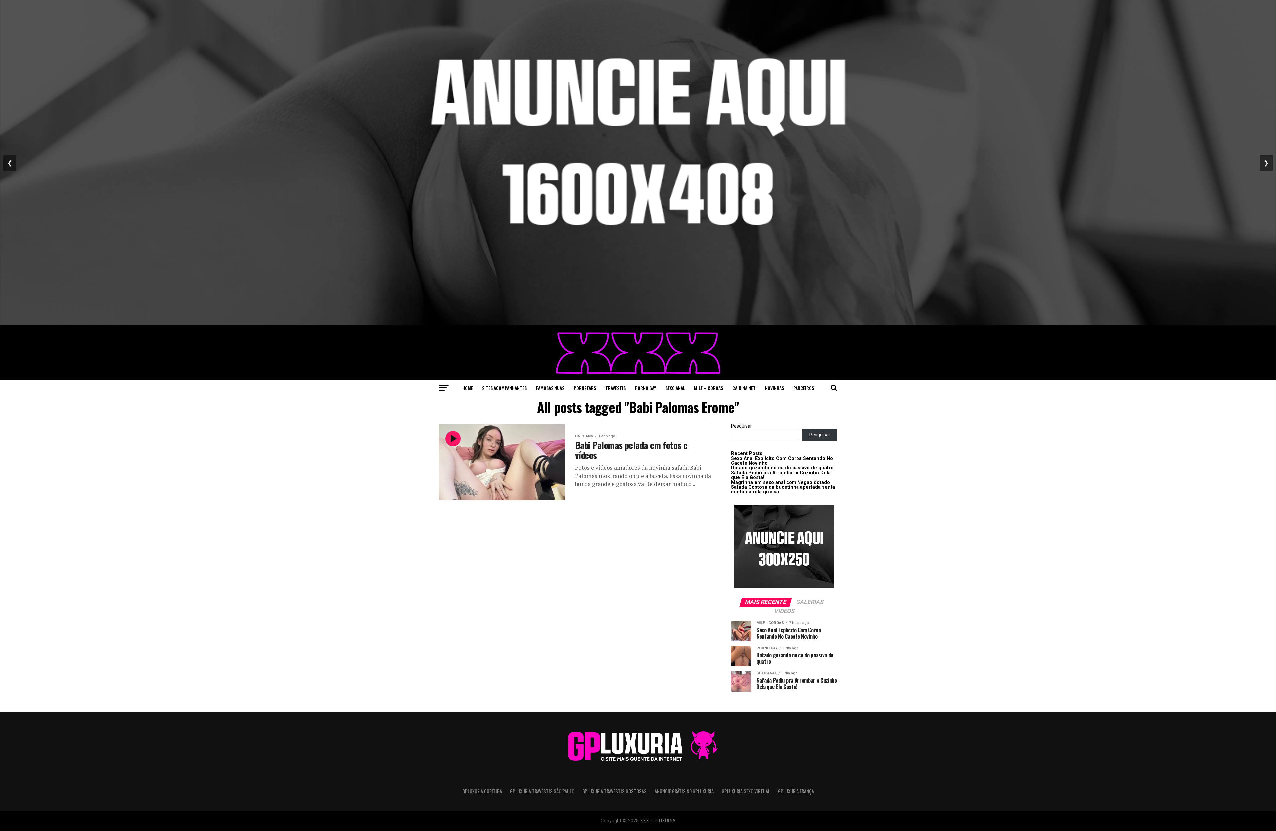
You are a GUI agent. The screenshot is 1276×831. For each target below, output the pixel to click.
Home (467, 387)
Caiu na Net (744, 387)
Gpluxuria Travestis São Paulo (542, 791)
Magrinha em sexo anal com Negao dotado (780, 482)
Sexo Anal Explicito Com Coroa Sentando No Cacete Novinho (782, 461)
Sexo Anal (675, 387)
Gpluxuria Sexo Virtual (746, 791)
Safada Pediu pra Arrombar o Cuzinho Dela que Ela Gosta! (781, 475)
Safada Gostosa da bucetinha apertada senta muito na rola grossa (783, 489)
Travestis (615, 387)
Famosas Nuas (550, 387)
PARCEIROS (803, 387)
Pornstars (585, 387)
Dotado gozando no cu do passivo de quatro (782, 468)
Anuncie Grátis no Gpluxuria (684, 791)
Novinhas (774, 387)
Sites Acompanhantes (504, 387)
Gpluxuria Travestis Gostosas (614, 791)
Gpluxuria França (796, 791)
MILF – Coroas (708, 387)
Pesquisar (741, 426)
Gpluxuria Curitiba (482, 791)
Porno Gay (645, 387)
